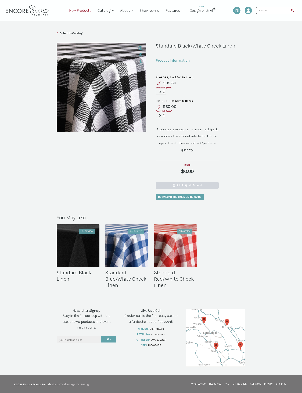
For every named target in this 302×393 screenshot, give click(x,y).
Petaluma (143, 334)
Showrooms (149, 10)
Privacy (268, 383)
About (125, 10)
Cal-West (255, 383)
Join (108, 339)
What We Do (198, 383)
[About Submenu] (133, 10)
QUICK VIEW (87, 231)
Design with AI (201, 10)
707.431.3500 (157, 328)
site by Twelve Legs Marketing (70, 384)
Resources (215, 383)
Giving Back (240, 383)
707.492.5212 (154, 345)
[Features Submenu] (183, 10)
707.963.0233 (158, 339)
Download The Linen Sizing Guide (180, 197)
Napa (144, 345)
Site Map (281, 383)
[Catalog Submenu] (114, 10)
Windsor (143, 328)
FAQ (227, 383)
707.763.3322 (158, 334)
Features (173, 10)
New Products (80, 10)
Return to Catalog (71, 33)
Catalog (104, 10)
